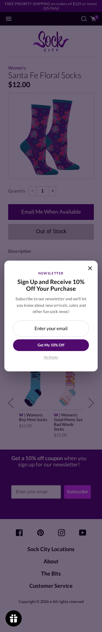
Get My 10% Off (51, 345)
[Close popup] (90, 268)
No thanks (51, 357)
